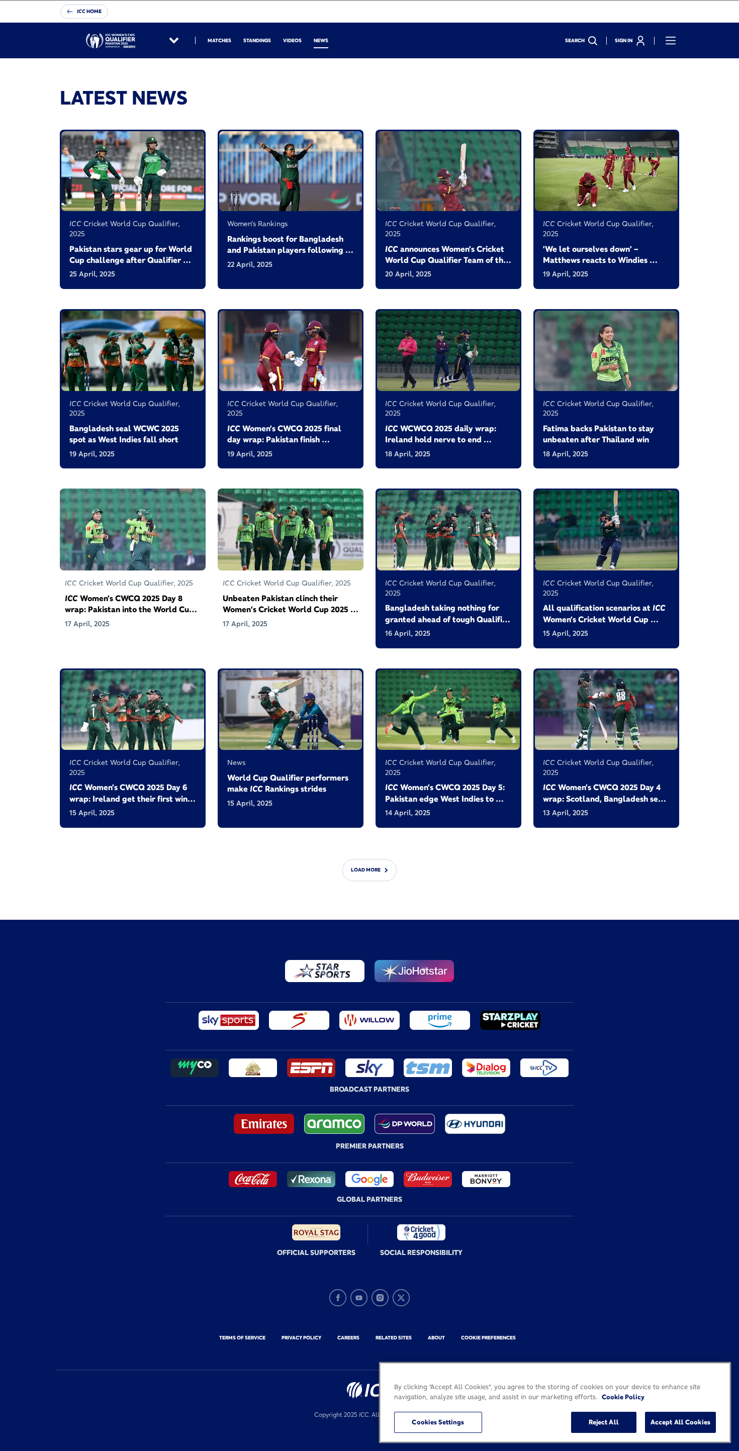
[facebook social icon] (337, 1297)
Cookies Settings (438, 1422)
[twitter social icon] (401, 1297)
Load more (366, 869)
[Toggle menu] (671, 41)
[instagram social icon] (380, 1297)
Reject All (604, 1422)
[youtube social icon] (358, 1297)
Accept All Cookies (680, 1422)
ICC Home (89, 11)
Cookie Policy (623, 1397)
